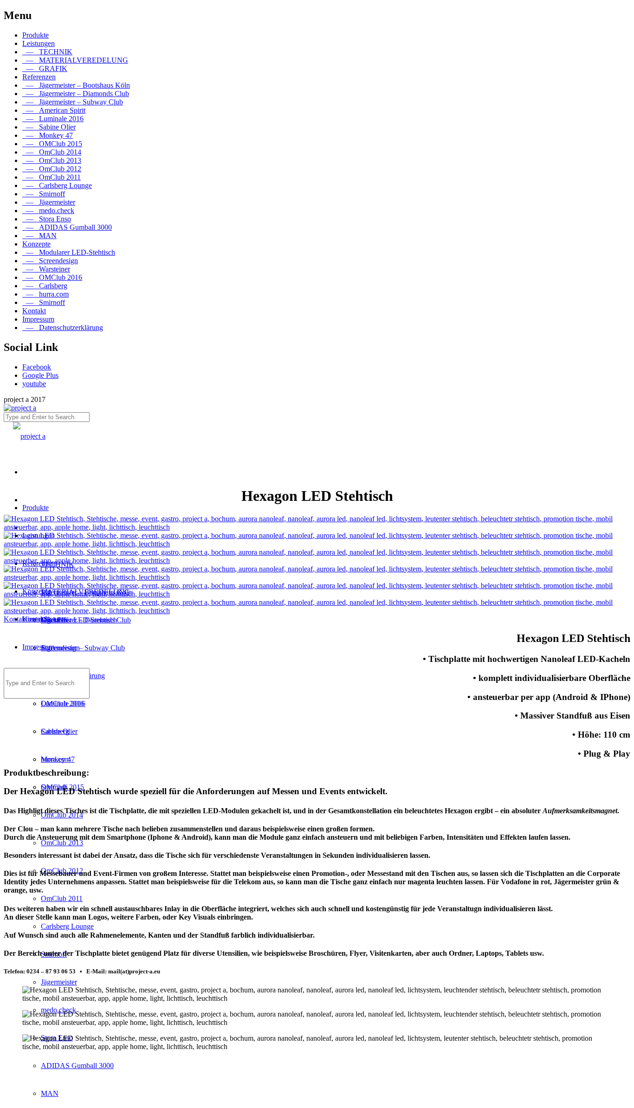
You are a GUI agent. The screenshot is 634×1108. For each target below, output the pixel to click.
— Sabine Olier (49, 127)
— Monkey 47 (47, 135)
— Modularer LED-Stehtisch (68, 252)
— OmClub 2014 (51, 152)
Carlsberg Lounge (67, 926)
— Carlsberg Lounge (57, 185)
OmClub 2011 (62, 898)
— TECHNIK (47, 52)
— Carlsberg (44, 286)
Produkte (35, 35)
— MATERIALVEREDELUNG (75, 60)
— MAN (39, 236)
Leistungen (38, 43)
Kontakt (34, 311)
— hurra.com (45, 294)
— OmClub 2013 (51, 160)
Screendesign (60, 648)
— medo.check (48, 210)
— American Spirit (53, 110)
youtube (34, 384)
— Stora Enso (46, 219)
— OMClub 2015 (52, 144)
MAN (49, 1093)
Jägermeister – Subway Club (83, 648)
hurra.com (56, 759)
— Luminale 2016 (53, 119)
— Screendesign (50, 261)
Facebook (36, 367)
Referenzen (39, 77)
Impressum (38, 319)
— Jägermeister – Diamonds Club (75, 93)
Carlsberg (55, 731)
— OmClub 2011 (51, 177)
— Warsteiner (46, 269)
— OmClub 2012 (51, 169)
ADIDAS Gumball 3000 (77, 1065)
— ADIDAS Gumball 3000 (67, 227)
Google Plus (40, 375)
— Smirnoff (43, 194)
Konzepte (36, 244)
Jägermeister (59, 982)
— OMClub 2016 (52, 277)
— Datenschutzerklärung (62, 327)
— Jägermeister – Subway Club (72, 102)
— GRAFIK (44, 68)
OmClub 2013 (62, 843)
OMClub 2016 (62, 703)
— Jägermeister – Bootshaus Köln (76, 85)
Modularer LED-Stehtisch (79, 620)
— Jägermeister (48, 202)
